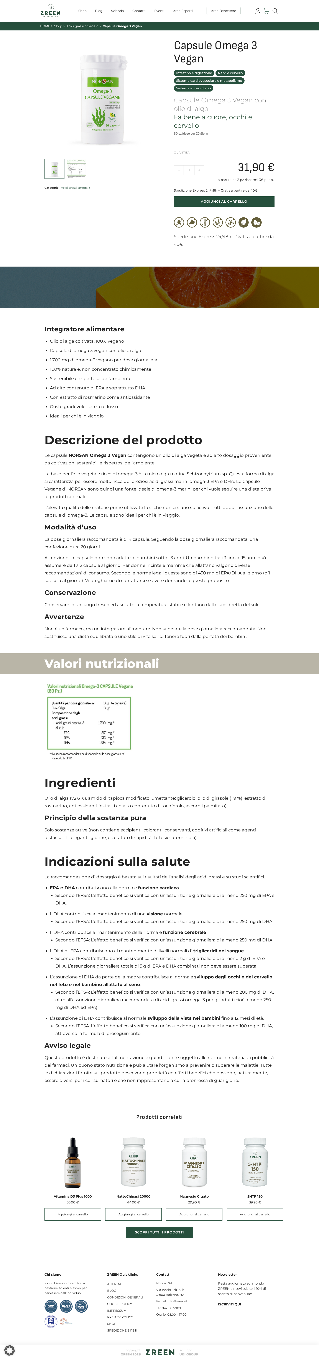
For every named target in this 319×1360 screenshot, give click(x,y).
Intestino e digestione (194, 73)
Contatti (139, 11)
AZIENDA (114, 1284)
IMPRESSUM (116, 1311)
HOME (45, 26)
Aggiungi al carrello (224, 201)
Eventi (159, 11)
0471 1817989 (171, 1308)
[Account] (257, 11)
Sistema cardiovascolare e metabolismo (209, 80)
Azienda (117, 11)
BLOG (111, 1291)
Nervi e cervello (230, 73)
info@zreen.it (177, 1301)
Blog (98, 11)
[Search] (275, 11)
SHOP (111, 1324)
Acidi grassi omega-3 (82, 26)
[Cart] (266, 11)
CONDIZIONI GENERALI (125, 1297)
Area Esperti (183, 11)
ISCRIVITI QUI (229, 1304)
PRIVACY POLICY (120, 1317)
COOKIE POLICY (119, 1304)
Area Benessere (223, 11)
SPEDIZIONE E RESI (122, 1330)
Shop (82, 11)
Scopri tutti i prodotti (159, 1232)
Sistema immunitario (193, 88)
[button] (9, 1350)
